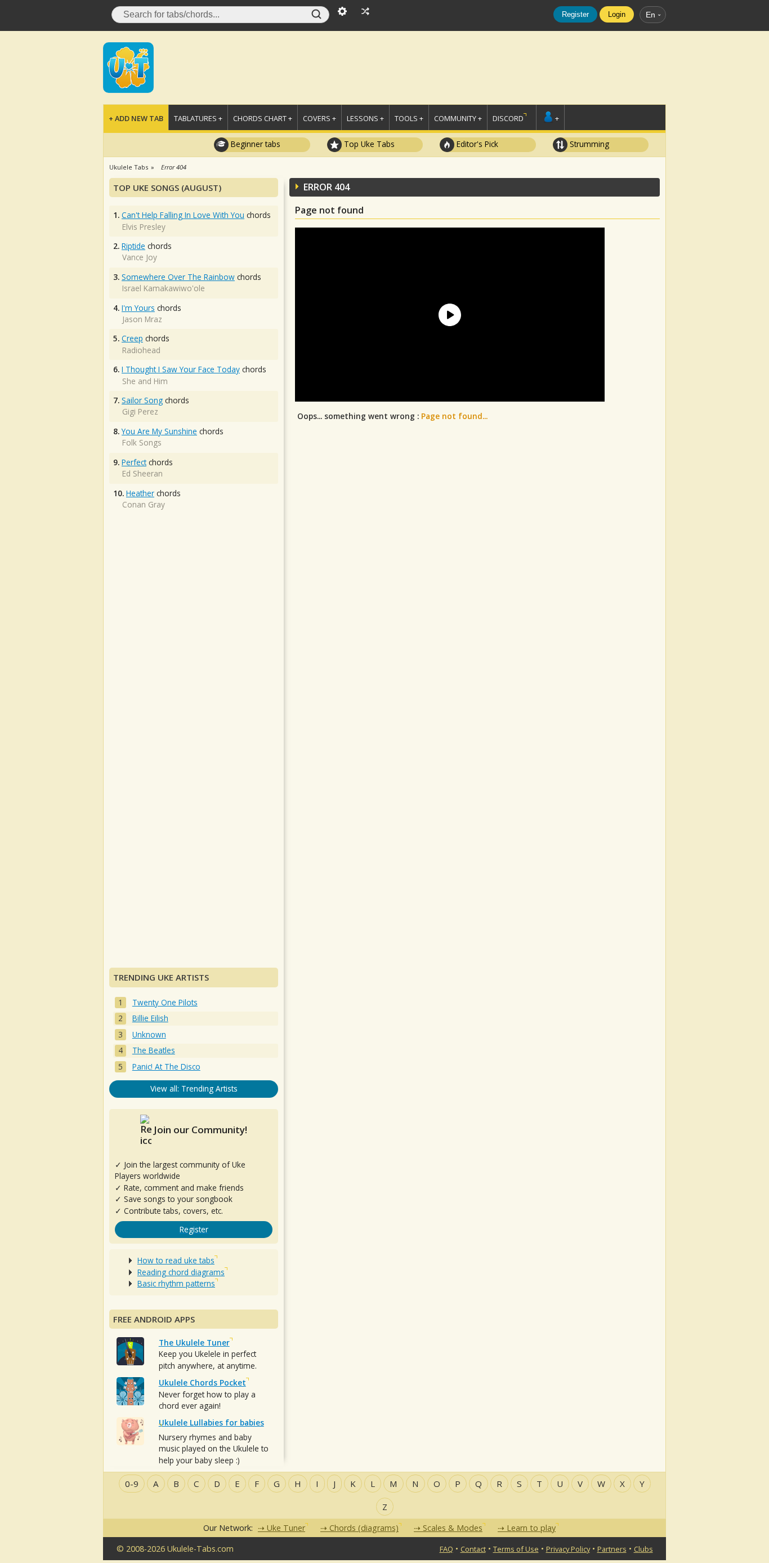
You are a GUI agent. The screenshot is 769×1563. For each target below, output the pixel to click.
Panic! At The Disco (166, 1066)
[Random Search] (365, 10)
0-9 (131, 1483)
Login (616, 14)
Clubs (643, 1549)
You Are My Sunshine (159, 431)
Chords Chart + (262, 118)
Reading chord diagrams (181, 1272)
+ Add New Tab (136, 118)
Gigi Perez (140, 411)
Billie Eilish (150, 1018)
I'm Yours (138, 307)
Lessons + (365, 118)
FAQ (446, 1549)
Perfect (134, 462)
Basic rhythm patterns (176, 1283)
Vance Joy (139, 257)
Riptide (133, 246)
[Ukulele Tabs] (128, 66)
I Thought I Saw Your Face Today (181, 369)
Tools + (409, 118)
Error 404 (173, 167)
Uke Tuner (286, 1527)
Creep (132, 338)
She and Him (145, 381)
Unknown (149, 1034)
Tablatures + (198, 118)
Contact (473, 1549)
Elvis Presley (144, 226)
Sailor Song (142, 400)
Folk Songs (142, 442)
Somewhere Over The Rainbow (178, 276)
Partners (612, 1549)
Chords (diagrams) (364, 1527)
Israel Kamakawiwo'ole (163, 288)
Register (575, 14)
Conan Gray (143, 504)
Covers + (319, 118)
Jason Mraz (142, 319)
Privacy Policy (568, 1549)
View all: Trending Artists (194, 1088)
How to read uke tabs (175, 1260)
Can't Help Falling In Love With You (183, 215)
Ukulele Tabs (128, 167)
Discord (508, 118)
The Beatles (153, 1050)
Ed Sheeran (142, 473)
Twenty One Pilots (165, 1002)
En (650, 14)
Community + (458, 118)
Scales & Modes (452, 1527)
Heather (140, 493)
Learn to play (531, 1527)
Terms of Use (516, 1549)
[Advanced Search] (342, 10)
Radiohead (141, 350)
